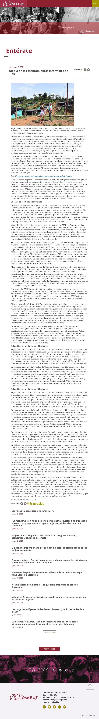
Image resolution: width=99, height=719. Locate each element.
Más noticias (50, 632)
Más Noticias (49, 648)
